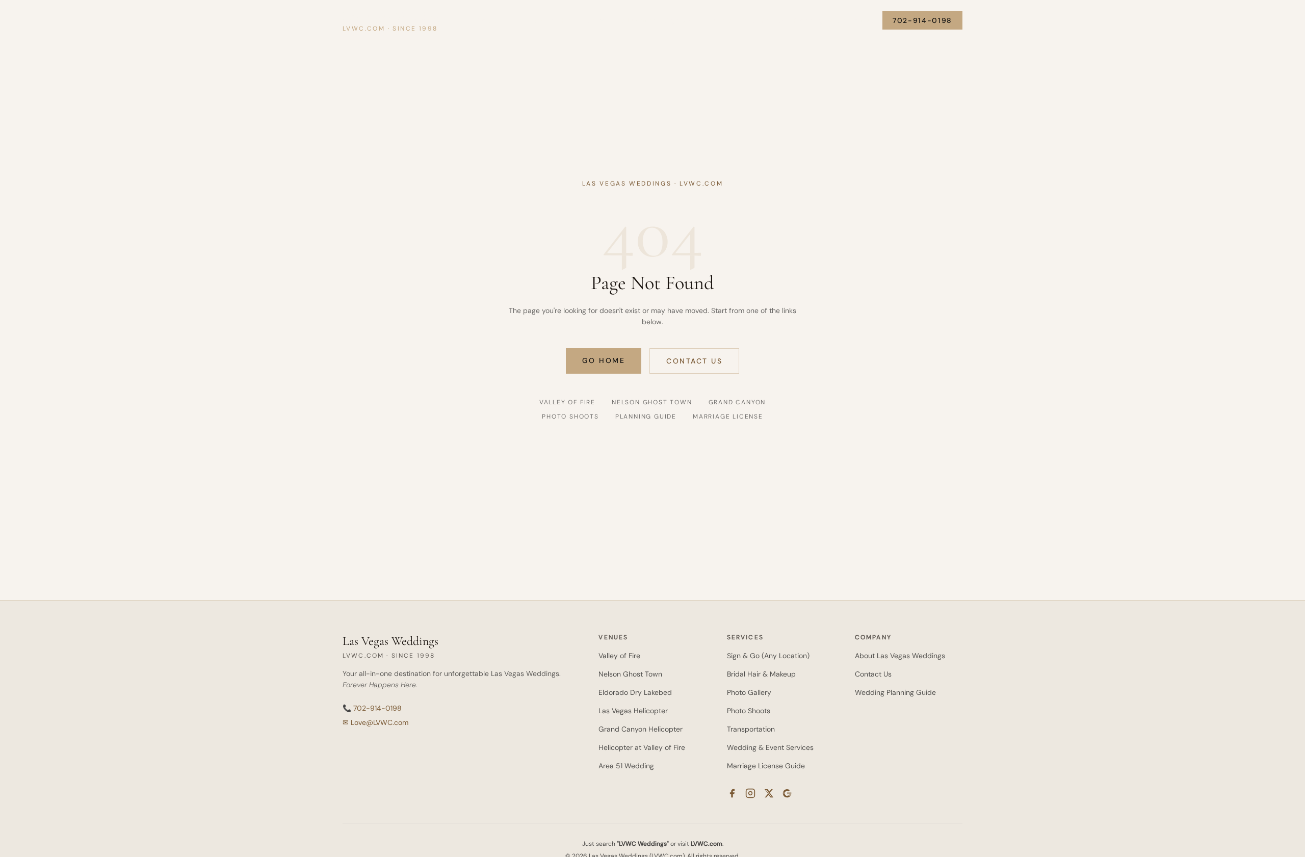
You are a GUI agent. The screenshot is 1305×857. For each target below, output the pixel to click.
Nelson (541, 20)
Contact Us (694, 361)
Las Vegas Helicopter (633, 710)
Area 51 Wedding (626, 765)
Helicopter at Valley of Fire (641, 747)
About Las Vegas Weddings (900, 655)
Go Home (603, 360)
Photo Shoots (762, 20)
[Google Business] (787, 793)
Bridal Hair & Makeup (761, 674)
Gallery (719, 20)
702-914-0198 (922, 20)
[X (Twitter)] (769, 793)
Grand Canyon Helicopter (640, 729)
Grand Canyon (737, 402)
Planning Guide (819, 20)
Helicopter (579, 20)
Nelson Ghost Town (652, 402)
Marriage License (728, 416)
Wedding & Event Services (770, 747)
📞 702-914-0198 (372, 708)
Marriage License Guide (766, 765)
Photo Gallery (749, 692)
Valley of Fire (499, 20)
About (863, 20)
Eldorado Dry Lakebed (635, 692)
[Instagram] (750, 793)
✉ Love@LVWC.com (375, 722)
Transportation (751, 729)
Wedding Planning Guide (895, 692)
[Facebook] (732, 793)
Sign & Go (681, 20)
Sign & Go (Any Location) (768, 655)
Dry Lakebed (635, 20)
